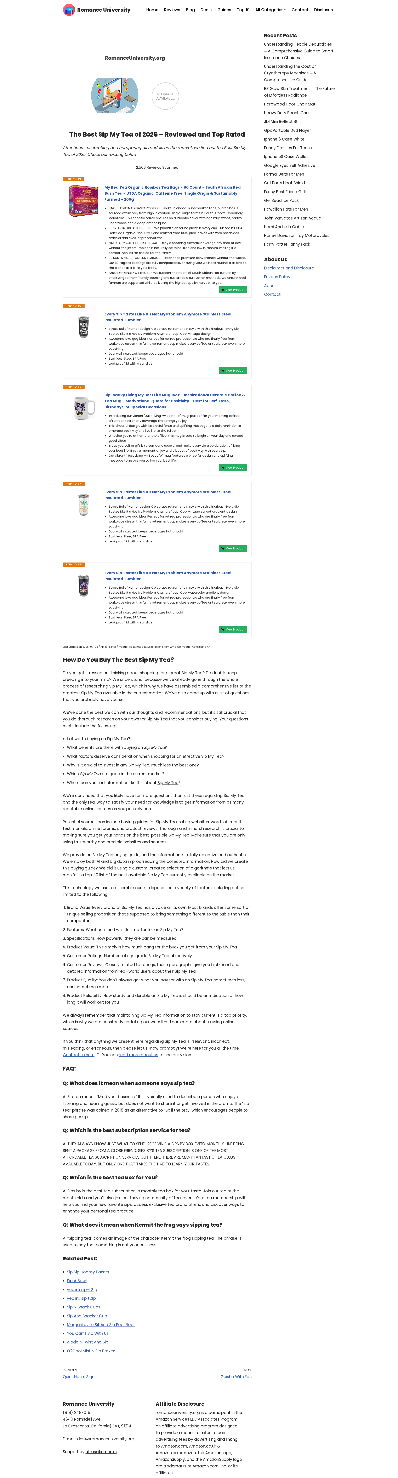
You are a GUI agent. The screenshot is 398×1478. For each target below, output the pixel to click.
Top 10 (243, 10)
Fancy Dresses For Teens (288, 148)
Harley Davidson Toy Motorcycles (296, 235)
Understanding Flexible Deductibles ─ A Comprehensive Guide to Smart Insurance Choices (299, 51)
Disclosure (324, 10)
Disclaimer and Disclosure (289, 268)
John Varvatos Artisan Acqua (292, 218)
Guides (224, 10)
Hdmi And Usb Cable (284, 227)
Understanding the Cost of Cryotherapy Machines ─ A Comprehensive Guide (290, 73)
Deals (206, 10)
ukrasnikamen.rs (101, 1452)
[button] (285, 10)
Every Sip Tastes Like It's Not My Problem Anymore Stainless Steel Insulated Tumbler (167, 317)
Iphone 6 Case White (284, 139)
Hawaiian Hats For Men (286, 209)
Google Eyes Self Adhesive (289, 165)
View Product (235, 290)
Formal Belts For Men (284, 174)
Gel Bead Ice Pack (281, 200)
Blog (190, 10)
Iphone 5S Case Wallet (286, 156)
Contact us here (79, 1055)
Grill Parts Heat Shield (284, 183)
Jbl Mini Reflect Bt (281, 121)
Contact (300, 10)
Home (152, 10)
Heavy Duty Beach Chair (287, 113)
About (270, 286)
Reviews (172, 10)
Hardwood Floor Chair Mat (289, 104)
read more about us (138, 1055)
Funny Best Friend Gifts (285, 192)
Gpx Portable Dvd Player (287, 130)
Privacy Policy (277, 277)
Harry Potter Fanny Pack (287, 244)
